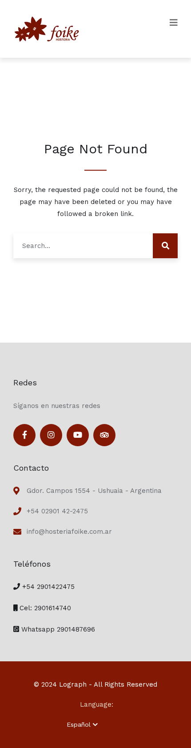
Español (79, 724)
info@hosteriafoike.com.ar (69, 532)
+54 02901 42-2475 (57, 511)
